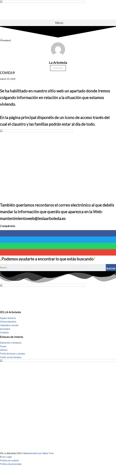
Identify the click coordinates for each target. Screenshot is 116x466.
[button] (58, 23)
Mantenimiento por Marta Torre (38, 453)
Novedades (58, 68)
